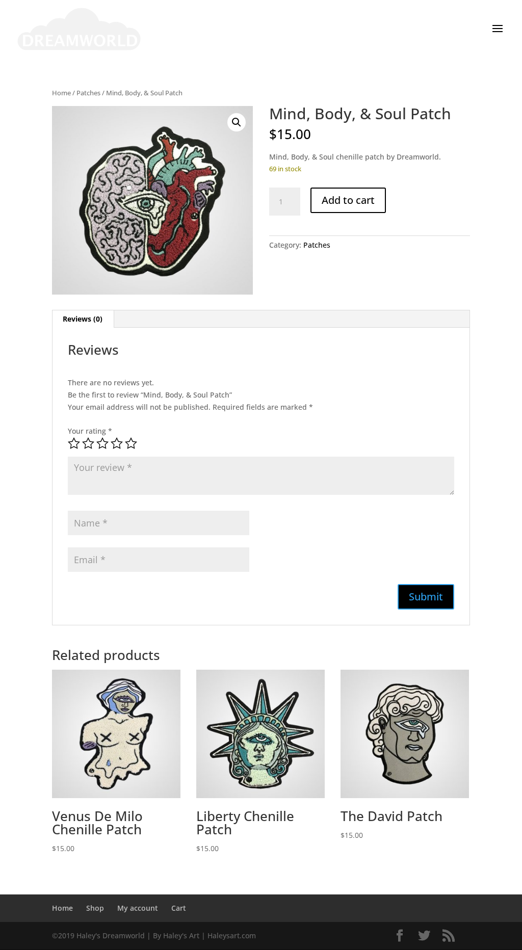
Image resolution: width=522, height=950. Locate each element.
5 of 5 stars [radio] (131, 443)
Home (61, 92)
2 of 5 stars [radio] (88, 443)
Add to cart (348, 200)
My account (137, 908)
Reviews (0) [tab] (82, 319)
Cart (178, 908)
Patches (88, 92)
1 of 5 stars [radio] (74, 443)
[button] (236, 122)
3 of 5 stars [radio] (102, 443)
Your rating (90, 431)
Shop (95, 908)
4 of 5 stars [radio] (117, 443)
